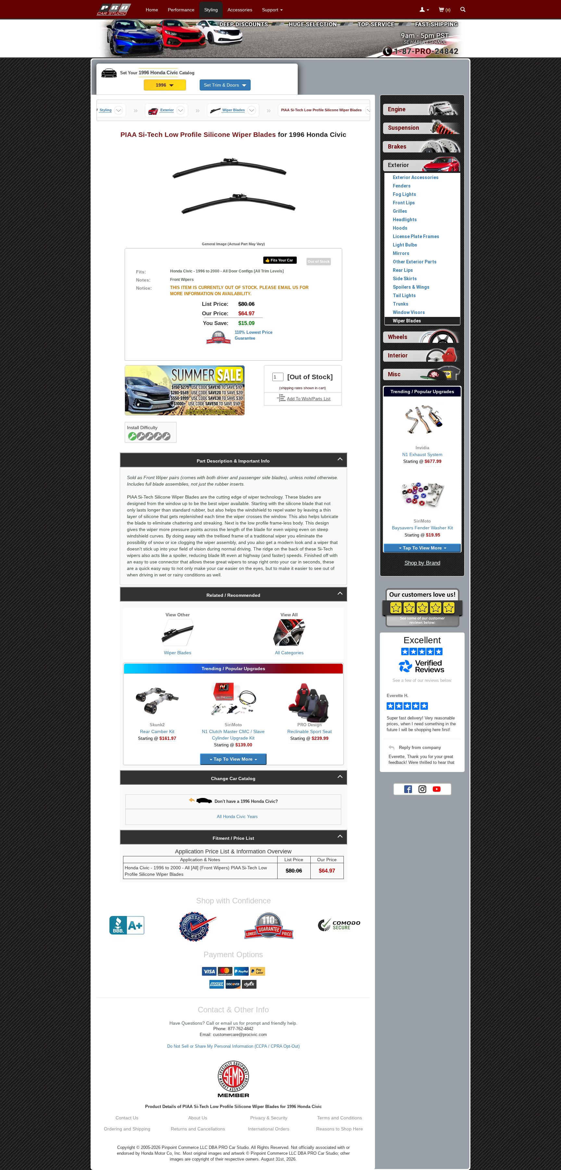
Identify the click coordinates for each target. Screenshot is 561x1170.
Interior (398, 355)
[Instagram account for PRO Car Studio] (422, 788)
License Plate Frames (416, 236)
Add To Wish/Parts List (308, 399)
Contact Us (127, 1117)
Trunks (400, 304)
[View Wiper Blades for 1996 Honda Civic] (178, 632)
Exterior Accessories (416, 177)
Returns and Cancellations (198, 1128)
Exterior (398, 165)
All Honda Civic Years (237, 816)
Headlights (405, 219)
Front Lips (404, 202)
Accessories (240, 9)
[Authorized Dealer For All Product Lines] (197, 927)
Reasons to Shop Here (339, 1128)
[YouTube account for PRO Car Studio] (437, 788)
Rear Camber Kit (157, 731)
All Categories (289, 652)
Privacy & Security (268, 1117)
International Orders (268, 1128)
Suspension (403, 128)
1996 (162, 85)
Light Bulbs (405, 244)
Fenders (402, 185)
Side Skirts (405, 278)
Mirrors (401, 253)
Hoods (400, 228)
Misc (394, 374)
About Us (197, 1117)
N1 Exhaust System (422, 454)
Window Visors (409, 312)
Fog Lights (404, 194)
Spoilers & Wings (411, 287)
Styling (211, 9)
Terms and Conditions (339, 1117)
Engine (396, 109)
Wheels (397, 337)
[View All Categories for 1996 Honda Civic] (289, 632)
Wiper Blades (177, 652)
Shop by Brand (422, 563)
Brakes (397, 146)
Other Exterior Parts (415, 261)
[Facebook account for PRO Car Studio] (408, 788)
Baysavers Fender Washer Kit (422, 527)
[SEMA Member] (233, 1078)
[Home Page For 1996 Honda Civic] (114, 8)
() (447, 9)
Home (152, 9)
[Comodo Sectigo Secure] (339, 925)
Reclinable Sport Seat (309, 731)
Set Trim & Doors (222, 85)
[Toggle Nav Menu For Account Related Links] (424, 10)
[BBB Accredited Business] (126, 925)
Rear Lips (403, 270)
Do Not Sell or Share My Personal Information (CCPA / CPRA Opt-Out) (233, 1046)
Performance (181, 9)
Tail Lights (404, 295)
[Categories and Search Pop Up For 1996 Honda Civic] (462, 10)
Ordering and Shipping (127, 1128)
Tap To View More (233, 759)
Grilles (400, 211)
